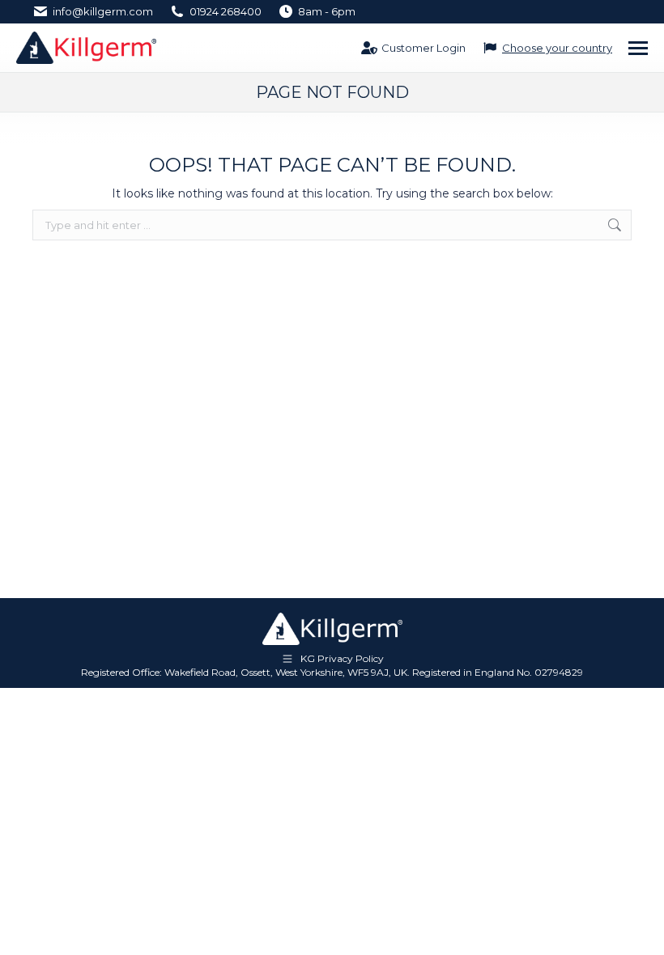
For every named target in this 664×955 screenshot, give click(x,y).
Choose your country (557, 47)
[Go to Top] (640, 931)
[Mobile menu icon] (638, 48)
